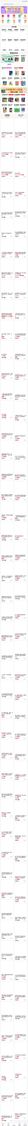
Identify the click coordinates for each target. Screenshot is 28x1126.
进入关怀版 (24, 1)
